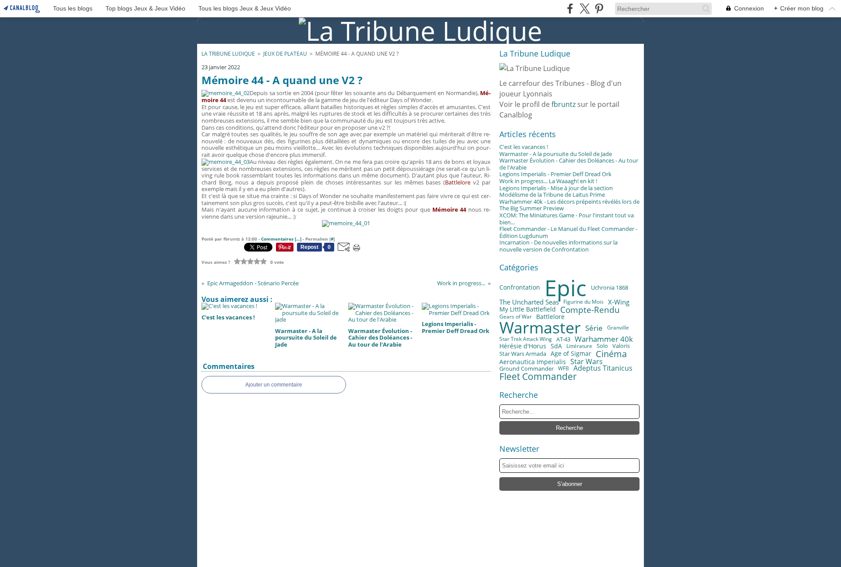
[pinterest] (599, 9)
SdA (556, 346)
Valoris (621, 346)
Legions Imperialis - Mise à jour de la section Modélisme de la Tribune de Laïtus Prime (556, 191)
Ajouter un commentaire (273, 385)
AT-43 (563, 339)
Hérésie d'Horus (522, 346)
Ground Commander (526, 369)
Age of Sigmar (571, 354)
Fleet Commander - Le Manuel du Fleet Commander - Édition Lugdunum (568, 232)
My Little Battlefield (527, 309)
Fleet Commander (538, 376)
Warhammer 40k (604, 339)
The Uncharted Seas (529, 302)
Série (594, 328)
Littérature (579, 346)
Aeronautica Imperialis (532, 362)
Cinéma (611, 353)
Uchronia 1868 (609, 288)
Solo (602, 346)
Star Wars (586, 361)
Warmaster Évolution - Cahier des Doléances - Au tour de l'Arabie (568, 163)
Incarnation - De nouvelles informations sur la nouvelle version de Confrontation (558, 245)
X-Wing (618, 302)
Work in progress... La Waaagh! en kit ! (548, 181)
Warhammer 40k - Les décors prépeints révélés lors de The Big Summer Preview (569, 205)
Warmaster (540, 328)
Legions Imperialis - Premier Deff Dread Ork (555, 174)
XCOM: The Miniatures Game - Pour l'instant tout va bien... (566, 218)
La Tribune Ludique (228, 53)
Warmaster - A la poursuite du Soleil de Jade (555, 154)
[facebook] (570, 9)
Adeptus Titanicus (603, 368)
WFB (563, 368)
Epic (565, 288)
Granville (618, 327)
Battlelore (550, 317)
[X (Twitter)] (584, 9)
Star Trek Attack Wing (525, 339)
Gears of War (515, 316)
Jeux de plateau (285, 53)
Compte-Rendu (590, 309)
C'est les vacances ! (523, 147)
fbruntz (563, 104)
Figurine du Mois (583, 302)
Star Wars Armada (522, 354)
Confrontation (519, 288)
